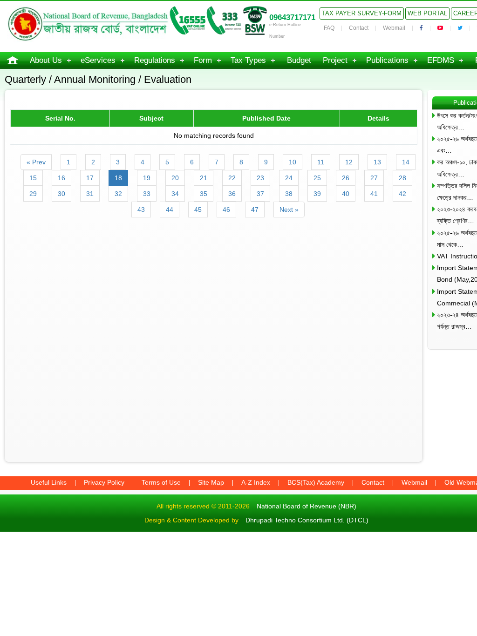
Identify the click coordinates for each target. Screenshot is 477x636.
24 (289, 178)
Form (203, 60)
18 (118, 178)
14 (405, 162)
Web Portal (427, 13)
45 (198, 209)
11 (320, 162)
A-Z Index (255, 482)
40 (345, 193)
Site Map (211, 482)
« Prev (36, 162)
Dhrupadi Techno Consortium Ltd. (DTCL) (306, 520)
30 (61, 193)
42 (402, 193)
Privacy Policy (104, 482)
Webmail (394, 28)
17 (90, 178)
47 (255, 209)
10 (292, 162)
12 (349, 162)
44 (169, 209)
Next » (289, 209)
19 (146, 178)
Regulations (154, 60)
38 (289, 193)
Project (335, 60)
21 (203, 178)
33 (146, 193)
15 (33, 178)
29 (33, 193)
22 (232, 178)
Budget (299, 60)
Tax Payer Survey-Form (362, 13)
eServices (98, 60)
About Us (46, 60)
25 (317, 178)
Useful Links (49, 482)
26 (345, 178)
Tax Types (248, 60)
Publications (387, 60)
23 (260, 178)
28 (402, 178)
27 (374, 178)
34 (175, 193)
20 (175, 178)
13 (377, 162)
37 (260, 193)
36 (232, 193)
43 (141, 209)
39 (317, 193)
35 (203, 193)
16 (61, 178)
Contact (358, 28)
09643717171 (292, 17)
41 (374, 193)
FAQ (329, 28)
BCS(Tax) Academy (315, 482)
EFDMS (440, 60)
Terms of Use (161, 482)
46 (226, 209)
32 (118, 193)
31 (90, 193)
